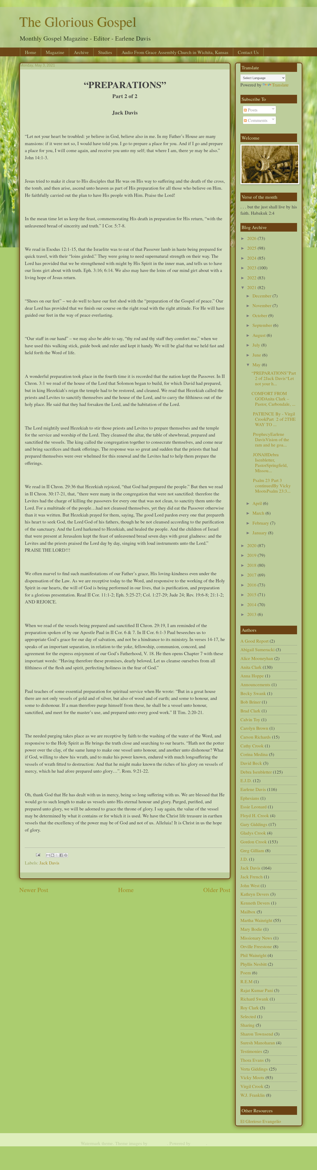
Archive (81, 52)
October (260, 315)
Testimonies (251, 1051)
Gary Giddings (253, 824)
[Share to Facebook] (61, 855)
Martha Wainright (256, 920)
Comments (257, 120)
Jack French (251, 877)
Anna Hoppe (252, 676)
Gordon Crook (253, 842)
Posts (252, 110)
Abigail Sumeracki (257, 649)
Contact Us (248, 52)
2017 (252, 575)
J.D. (244, 859)
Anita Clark (251, 667)
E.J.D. (246, 780)
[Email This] (48, 855)
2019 (252, 555)
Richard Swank (254, 999)
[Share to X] (57, 855)
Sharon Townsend (256, 1034)
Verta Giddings (254, 1069)
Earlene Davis (253, 789)
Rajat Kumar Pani (256, 990)
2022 (252, 278)
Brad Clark (250, 711)
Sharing (247, 1025)
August (259, 335)
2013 (252, 614)
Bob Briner (250, 702)
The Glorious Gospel (77, 21)
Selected (248, 1016)
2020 (252, 545)
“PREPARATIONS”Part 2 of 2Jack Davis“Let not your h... (274, 378)
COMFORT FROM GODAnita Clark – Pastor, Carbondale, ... (273, 398)
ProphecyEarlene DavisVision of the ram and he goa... (270, 439)
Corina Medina (254, 754)
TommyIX (158, 1143)
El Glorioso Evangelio (260, 1121)
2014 (252, 604)
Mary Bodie (251, 929)
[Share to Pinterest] (65, 855)
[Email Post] (38, 854)
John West (249, 885)
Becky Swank (253, 693)
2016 (252, 585)
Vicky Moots (252, 1077)
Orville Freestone (256, 946)
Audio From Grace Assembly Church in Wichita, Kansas (175, 52)
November (262, 305)
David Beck (251, 763)
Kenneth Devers (255, 903)
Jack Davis (49, 863)
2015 (252, 594)
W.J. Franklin (252, 1095)
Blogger (199, 1143)
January (260, 533)
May (257, 364)
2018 (252, 565)
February (261, 523)
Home (30, 52)
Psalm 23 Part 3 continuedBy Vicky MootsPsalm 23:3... (271, 485)
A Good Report (254, 641)
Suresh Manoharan (257, 1043)
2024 (252, 258)
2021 (252, 287)
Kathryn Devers (254, 894)
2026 (252, 238)
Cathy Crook (252, 746)
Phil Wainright (253, 955)
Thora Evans (252, 1060)
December (262, 296)
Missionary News (256, 938)
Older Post (216, 889)
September (262, 325)
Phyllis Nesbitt (253, 964)
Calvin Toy (250, 719)
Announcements (255, 684)
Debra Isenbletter (256, 772)
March (258, 513)
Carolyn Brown (254, 728)
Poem (245, 973)
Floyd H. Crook (254, 815)
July (256, 345)
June (257, 355)
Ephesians (249, 798)
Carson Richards (255, 737)
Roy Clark (249, 1008)
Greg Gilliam (252, 850)
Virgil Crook (251, 1086)
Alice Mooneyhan (256, 658)
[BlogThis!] (52, 855)
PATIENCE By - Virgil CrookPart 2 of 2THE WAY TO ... (274, 419)
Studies (105, 52)
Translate (280, 85)
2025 (252, 248)
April (257, 503)
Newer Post (33, 889)
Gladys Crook (253, 833)
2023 (252, 268)
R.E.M (246, 981)
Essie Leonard (253, 807)
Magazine (55, 52)
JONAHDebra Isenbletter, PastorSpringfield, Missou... (270, 463)
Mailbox (248, 912)
